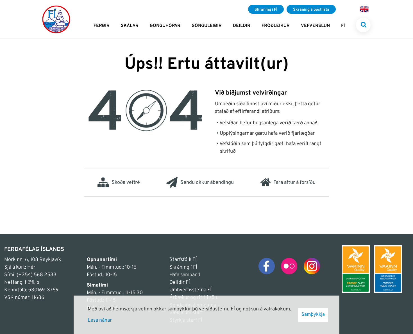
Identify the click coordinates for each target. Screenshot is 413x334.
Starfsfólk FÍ (183, 260)
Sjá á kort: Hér (19, 267)
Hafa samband (184, 275)
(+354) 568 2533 (36, 275)
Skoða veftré (126, 182)
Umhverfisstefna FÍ (190, 290)
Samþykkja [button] (313, 315)
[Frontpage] (56, 19)
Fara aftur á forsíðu (294, 182)
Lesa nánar (100, 320)
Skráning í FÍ (183, 267)
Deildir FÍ (179, 282)
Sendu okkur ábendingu (207, 182)
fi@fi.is (32, 282)
